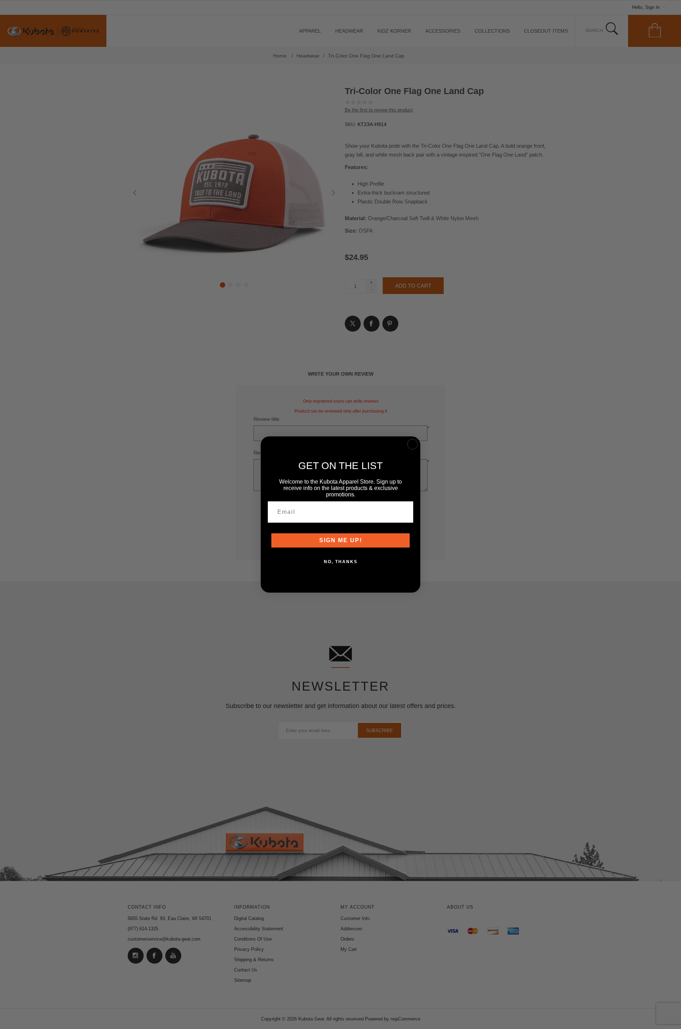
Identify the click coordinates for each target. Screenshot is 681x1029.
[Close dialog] (412, 444)
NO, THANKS (341, 561)
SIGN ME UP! (340, 540)
